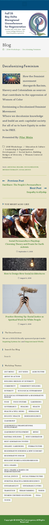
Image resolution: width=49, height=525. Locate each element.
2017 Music (9, 372)
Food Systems (20, 402)
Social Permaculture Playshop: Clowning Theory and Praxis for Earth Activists (24, 244)
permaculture (35, 446)
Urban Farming (26, 491)
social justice (25, 170)
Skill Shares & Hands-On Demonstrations (16, 471)
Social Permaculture (32, 476)
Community (10, 386)
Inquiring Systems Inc (11, 342)
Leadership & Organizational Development (18, 426)
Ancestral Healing (15, 167)
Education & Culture (35, 147)
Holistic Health (12, 416)
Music (36, 432)
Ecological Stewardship (30, 391)
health (36, 407)
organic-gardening (14, 446)
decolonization (31, 167)
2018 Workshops (14, 147)
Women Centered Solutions (17, 495)
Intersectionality (10, 170)
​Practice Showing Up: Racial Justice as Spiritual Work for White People (24, 318)
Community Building (30, 386)
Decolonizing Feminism (31, 49)
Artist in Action (12, 376)
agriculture (38, 372)
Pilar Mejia (26, 137)
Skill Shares (10, 465)
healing (25, 407)
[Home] (3, 49)
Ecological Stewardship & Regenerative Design (24, 396)
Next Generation (34, 437)
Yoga (38, 495)
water (41, 491)
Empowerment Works (34, 342)
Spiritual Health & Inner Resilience (21, 481)
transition (9, 491)
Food (6, 402)
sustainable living (32, 486)
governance (10, 407)
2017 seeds (23, 372)
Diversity (9, 391)
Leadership (9, 421)
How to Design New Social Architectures (24, 273)
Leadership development (16, 432)
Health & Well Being (14, 411)
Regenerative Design (14, 456)
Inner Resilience (32, 416)
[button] (24, 4)
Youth (7, 500)
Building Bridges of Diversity (19, 381)
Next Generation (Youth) (16, 441)
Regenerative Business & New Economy (23, 451)
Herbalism (34, 411)
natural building (13, 437)
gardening (36, 402)
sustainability (11, 486)
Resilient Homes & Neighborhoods (21, 460)
